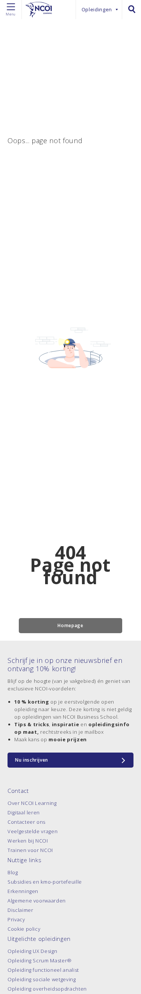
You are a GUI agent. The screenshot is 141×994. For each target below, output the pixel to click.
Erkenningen (23, 891)
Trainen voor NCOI (30, 850)
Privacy (16, 919)
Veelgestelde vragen (33, 831)
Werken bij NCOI (28, 840)
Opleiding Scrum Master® (40, 960)
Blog (13, 872)
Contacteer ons (26, 821)
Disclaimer (20, 910)
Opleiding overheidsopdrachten (47, 988)
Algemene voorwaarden (37, 900)
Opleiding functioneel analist (43, 970)
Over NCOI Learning (32, 803)
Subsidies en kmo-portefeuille (45, 881)
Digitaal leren (24, 812)
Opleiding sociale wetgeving (42, 979)
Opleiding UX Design (32, 951)
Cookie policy (24, 928)
